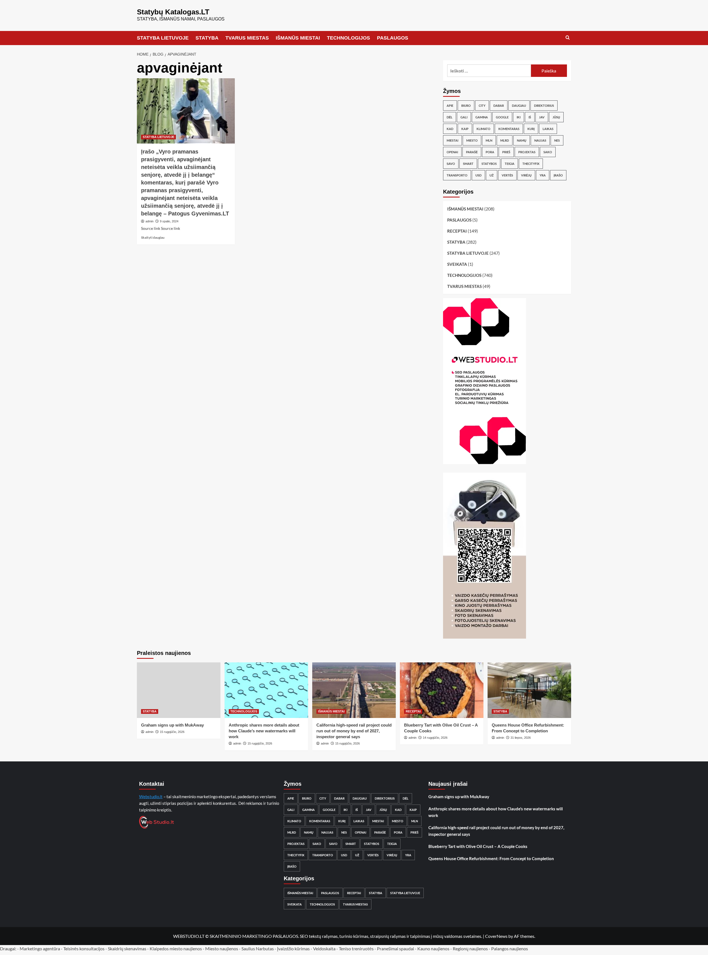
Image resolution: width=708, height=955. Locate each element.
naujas (540, 140)
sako (547, 152)
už (492, 175)
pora (490, 152)
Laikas (548, 129)
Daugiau (519, 105)
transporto (457, 175)
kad (450, 129)
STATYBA (207, 38)
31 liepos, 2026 (521, 737)
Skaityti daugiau (153, 237)
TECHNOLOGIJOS (348, 38)
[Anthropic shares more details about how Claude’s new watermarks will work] (266, 690)
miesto (472, 140)
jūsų (556, 117)
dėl (449, 117)
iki (518, 117)
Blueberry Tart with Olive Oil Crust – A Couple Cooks (477, 846)
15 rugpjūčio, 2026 (172, 731)
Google (502, 117)
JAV (542, 117)
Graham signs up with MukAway (172, 725)
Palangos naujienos (509, 948)
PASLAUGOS (392, 38)
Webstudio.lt (151, 796)
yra (543, 175)
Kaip (464, 129)
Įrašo (558, 175)
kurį (531, 129)
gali (463, 117)
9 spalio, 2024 (169, 221)
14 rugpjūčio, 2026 (435, 737)
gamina (481, 117)
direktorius (544, 105)
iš (530, 117)
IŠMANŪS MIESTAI (298, 38)
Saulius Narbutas (257, 948)
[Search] (567, 38)
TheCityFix (530, 163)
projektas (526, 152)
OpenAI (452, 152)
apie (450, 105)
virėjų (526, 175)
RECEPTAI (457, 230)
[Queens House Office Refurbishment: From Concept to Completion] (529, 690)
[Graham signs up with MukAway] (178, 690)
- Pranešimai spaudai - (395, 948)
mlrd (504, 140)
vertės (507, 175)
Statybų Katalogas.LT (173, 12)
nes (557, 140)
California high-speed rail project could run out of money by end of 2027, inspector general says (354, 731)
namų (521, 140)
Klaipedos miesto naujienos (176, 948)
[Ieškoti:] (489, 70)
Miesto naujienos (221, 948)
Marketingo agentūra (40, 948)
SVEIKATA (457, 264)
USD (478, 175)
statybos (489, 163)
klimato (483, 129)
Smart (468, 163)
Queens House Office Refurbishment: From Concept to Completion (491, 858)
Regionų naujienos (470, 948)
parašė (472, 152)
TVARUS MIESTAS (247, 38)
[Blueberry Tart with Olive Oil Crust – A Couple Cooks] (441, 690)
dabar (498, 105)
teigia (509, 163)
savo (451, 163)
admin (149, 221)
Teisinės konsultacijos (84, 948)
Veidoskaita (324, 948)
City (482, 105)
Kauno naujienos (433, 948)
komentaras (508, 129)
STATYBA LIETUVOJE (163, 38)
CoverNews (496, 936)
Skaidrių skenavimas (127, 948)
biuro (466, 105)
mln (489, 140)
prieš (506, 152)
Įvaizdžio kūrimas (293, 948)
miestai (452, 140)
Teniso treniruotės (356, 948)
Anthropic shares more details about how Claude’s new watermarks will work (264, 731)
